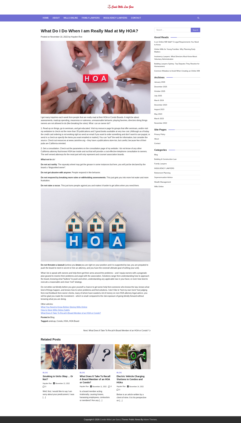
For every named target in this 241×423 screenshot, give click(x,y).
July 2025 (158, 96)
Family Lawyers (91, 18)
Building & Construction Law (165, 159)
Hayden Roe (76, 37)
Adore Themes (150, 419)
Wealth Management (162, 182)
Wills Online (71, 18)
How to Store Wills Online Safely (55, 310)
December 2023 (160, 105)
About (56, 18)
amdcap (52, 321)
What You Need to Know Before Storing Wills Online (64, 307)
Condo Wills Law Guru (110, 419)
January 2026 (159, 82)
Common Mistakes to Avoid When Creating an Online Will (177, 71)
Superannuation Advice (163, 177)
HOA (66, 321)
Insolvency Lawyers (115, 18)
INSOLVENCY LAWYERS (164, 168)
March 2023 (159, 119)
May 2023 (158, 114)
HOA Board (74, 321)
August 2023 (159, 109)
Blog (52, 317)
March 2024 (159, 100)
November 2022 (160, 123)
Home (46, 18)
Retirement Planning (162, 173)
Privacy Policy (159, 134)
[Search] (198, 18)
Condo (60, 321)
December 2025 (160, 87)
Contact (136, 18)
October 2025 (159, 91)
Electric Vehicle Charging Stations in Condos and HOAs (130, 379)
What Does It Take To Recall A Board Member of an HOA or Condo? (71, 313)
